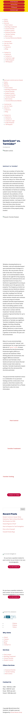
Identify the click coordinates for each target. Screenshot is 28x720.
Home (6, 19)
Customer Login (14, 10)
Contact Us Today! (14, 495)
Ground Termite (9, 28)
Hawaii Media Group (16, 712)
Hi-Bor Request (14, 1)
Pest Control (9, 25)
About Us (6, 45)
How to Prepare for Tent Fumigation (13, 526)
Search (22, 509)
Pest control (7, 654)
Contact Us (7, 52)
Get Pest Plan (14, 4)
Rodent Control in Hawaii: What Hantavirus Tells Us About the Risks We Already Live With (13, 519)
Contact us (8, 56)
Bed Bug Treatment (11, 27)
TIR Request (14, 7)
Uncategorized (6, 147)
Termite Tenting (10, 34)
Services (6, 23)
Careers (6, 639)
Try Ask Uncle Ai (14, 567)
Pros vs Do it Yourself (9, 529)
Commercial (7, 41)
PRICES (6, 21)
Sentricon (8, 54)
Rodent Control (9, 30)
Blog (6, 49)
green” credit (14, 347)
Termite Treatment (14, 448)
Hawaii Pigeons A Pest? (9, 524)
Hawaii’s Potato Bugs (9, 532)
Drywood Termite (10, 32)
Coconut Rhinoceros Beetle (13, 38)
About (6, 637)
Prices (6, 641)
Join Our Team (8, 43)
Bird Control (8, 36)
